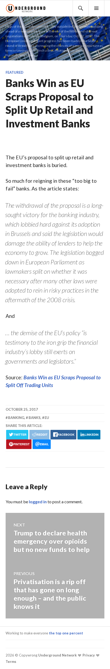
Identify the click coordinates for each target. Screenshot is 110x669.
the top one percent (66, 633)
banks (35, 417)
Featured (14, 72)
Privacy (88, 655)
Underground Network (57, 655)
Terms (11, 661)
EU (47, 417)
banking (16, 417)
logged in (38, 501)
